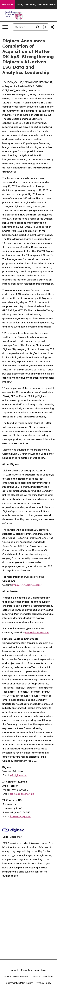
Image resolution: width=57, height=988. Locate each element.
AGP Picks (8, 4)
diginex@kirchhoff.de (22, 793)
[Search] (37, 27)
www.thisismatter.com (37, 632)
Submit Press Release (16, 976)
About (14, 970)
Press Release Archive (33, 970)
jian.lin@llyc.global (20, 816)
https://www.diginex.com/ (27, 584)
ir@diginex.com (18, 775)
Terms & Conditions (42, 976)
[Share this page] (53, 27)
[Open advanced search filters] (44, 27)
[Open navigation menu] (5, 27)
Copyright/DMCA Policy (19, 982)
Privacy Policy (43, 982)
